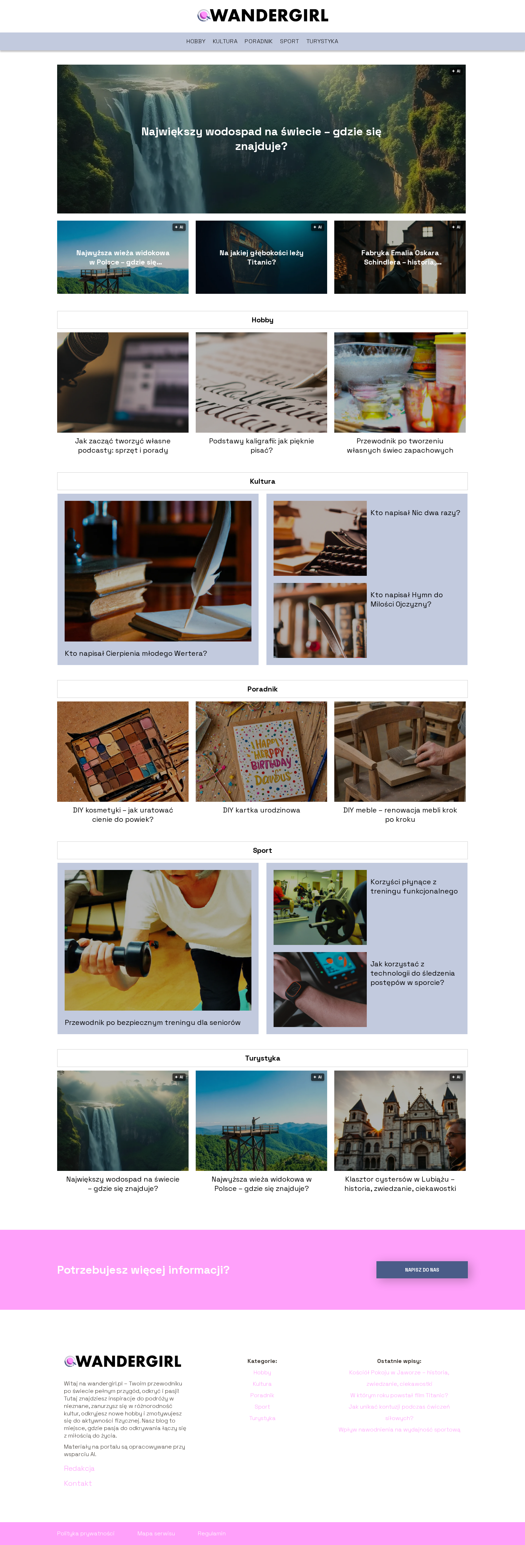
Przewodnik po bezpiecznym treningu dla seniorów (153, 1022)
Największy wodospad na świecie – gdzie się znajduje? (261, 139)
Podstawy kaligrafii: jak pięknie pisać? (261, 445)
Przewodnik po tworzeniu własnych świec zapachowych (400, 445)
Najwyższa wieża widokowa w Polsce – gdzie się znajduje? (123, 257)
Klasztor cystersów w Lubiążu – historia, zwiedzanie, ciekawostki (400, 1183)
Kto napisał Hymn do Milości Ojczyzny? (406, 599)
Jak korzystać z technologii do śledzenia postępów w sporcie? (412, 973)
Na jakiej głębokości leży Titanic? (262, 257)
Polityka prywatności (86, 1533)
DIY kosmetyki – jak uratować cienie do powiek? (123, 814)
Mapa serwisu (156, 1533)
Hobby (196, 41)
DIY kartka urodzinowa (261, 810)
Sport (289, 41)
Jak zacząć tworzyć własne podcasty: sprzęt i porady (123, 445)
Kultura (225, 41)
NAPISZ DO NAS (422, 1270)
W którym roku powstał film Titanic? (399, 1395)
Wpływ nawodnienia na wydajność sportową (399, 1429)
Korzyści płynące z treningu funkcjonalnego (414, 886)
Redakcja (79, 1468)
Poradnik (259, 41)
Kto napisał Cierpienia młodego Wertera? (136, 653)
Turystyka (322, 41)
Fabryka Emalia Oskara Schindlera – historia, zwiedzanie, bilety (400, 257)
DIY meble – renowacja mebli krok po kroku (400, 814)
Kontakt (78, 1483)
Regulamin (212, 1533)
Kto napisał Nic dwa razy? (415, 512)
